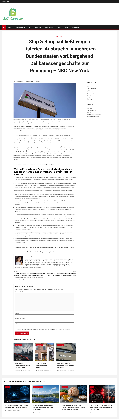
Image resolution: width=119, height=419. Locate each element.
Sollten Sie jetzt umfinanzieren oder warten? (42, 365)
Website (17, 324)
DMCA (89, 112)
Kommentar (19, 291)
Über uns (89, 108)
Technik (59, 27)
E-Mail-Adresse (20, 318)
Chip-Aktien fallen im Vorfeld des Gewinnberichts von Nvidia (65, 365)
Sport (66, 27)
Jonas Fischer (27, 370)
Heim (9, 27)
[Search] (116, 27)
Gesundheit (65, 387)
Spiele (91, 387)
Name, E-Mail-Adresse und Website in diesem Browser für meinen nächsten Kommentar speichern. (44, 329)
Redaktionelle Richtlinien (94, 114)
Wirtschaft (38, 27)
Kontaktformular (91, 110)
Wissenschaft (49, 27)
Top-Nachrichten (20, 27)
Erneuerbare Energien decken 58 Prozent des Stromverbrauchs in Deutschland (43, 407)
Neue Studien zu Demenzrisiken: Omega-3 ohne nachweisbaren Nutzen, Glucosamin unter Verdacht (73, 407)
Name (17, 313)
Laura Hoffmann (19, 81)
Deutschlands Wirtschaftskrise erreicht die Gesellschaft (22, 365)
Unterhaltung (76, 27)
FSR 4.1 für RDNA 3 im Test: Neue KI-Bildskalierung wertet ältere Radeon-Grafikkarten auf (101, 407)
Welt (30, 27)
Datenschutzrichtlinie (93, 116)
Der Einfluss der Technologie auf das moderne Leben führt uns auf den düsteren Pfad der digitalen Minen (61, 273)
